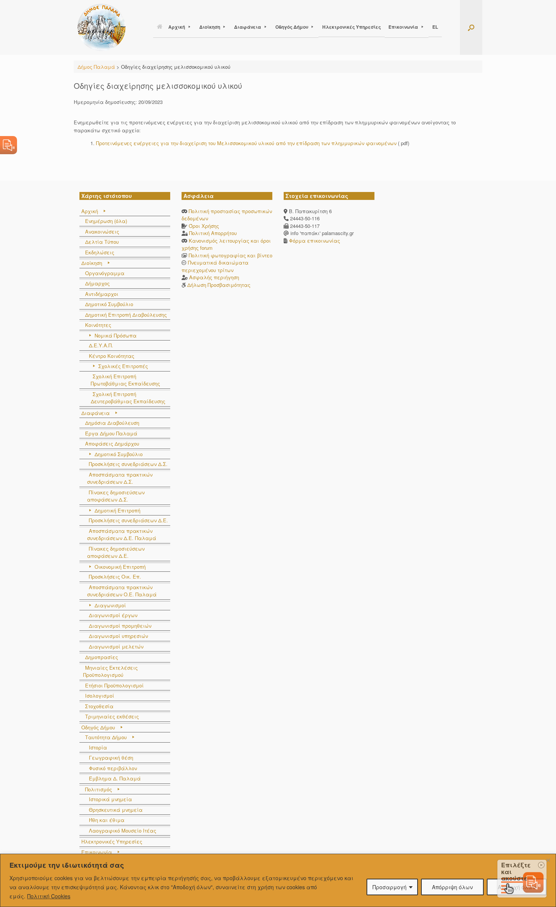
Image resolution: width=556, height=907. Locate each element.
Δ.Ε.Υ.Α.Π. (101, 345)
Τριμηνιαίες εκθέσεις (112, 716)
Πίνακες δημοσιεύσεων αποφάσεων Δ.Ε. (115, 552)
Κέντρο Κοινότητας (111, 355)
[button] (471, 27)
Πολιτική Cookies (48, 896)
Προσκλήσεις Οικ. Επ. (115, 576)
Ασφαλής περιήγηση (214, 277)
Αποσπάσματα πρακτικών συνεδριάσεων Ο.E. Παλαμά (122, 591)
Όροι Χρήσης (204, 225)
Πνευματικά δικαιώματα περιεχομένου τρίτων (215, 266)
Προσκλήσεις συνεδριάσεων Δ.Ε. (128, 520)
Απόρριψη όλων (452, 887)
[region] (278, 880)
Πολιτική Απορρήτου (213, 233)
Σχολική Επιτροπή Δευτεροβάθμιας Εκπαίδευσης (128, 397)
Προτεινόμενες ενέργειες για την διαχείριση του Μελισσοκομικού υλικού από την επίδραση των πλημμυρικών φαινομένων (246, 143)
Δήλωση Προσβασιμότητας (218, 284)
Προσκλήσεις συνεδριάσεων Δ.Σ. (128, 463)
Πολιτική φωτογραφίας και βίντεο (230, 255)
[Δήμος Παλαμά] (101, 27)
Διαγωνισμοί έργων (113, 615)
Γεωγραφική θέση (111, 757)
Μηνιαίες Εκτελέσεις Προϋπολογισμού (110, 671)
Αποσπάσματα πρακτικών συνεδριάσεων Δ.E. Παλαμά (121, 534)
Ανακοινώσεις (102, 231)
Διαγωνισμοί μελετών (116, 646)
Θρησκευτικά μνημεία (116, 809)
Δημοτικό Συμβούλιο (109, 304)
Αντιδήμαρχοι (101, 293)
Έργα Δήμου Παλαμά (111, 433)
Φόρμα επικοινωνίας (313, 240)
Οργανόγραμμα (104, 273)
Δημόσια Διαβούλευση (112, 422)
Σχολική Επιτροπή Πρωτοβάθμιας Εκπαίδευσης (125, 380)
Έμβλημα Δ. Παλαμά (115, 778)
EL (435, 26)
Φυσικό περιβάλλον (113, 768)
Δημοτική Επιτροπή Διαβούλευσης (126, 314)
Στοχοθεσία (99, 706)
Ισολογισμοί (99, 695)
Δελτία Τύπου (102, 241)
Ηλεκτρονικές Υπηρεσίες (351, 26)
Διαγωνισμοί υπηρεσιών (118, 635)
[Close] (548, 860)
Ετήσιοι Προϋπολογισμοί (114, 685)
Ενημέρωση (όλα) (106, 220)
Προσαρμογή (390, 887)
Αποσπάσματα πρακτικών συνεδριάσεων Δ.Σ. (119, 478)
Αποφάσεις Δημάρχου (112, 443)
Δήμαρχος (97, 283)
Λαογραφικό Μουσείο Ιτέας (122, 830)
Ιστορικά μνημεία (110, 799)
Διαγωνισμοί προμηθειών (120, 625)
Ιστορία (98, 747)
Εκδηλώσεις (99, 252)
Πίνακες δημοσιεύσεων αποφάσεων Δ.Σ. (115, 496)
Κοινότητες (98, 324)
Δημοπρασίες (101, 657)
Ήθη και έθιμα (106, 819)
